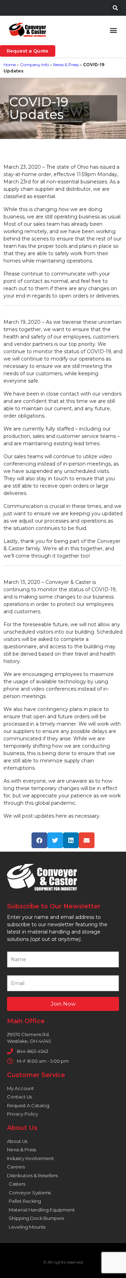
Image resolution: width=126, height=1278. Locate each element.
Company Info (34, 64)
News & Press (66, 64)
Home (10, 64)
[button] (115, 8)
